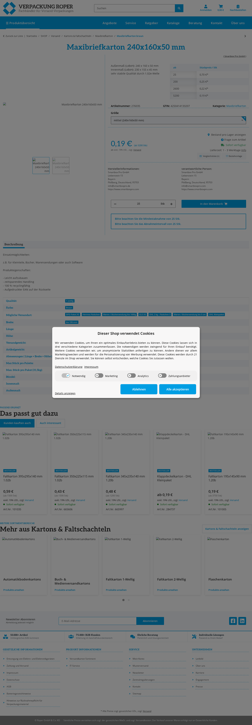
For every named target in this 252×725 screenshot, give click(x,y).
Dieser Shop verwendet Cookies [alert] (126, 333)
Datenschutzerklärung (68, 366)
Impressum (91, 366)
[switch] (66, 375)
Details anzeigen (65, 393)
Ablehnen (139, 389)
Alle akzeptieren (177, 389)
